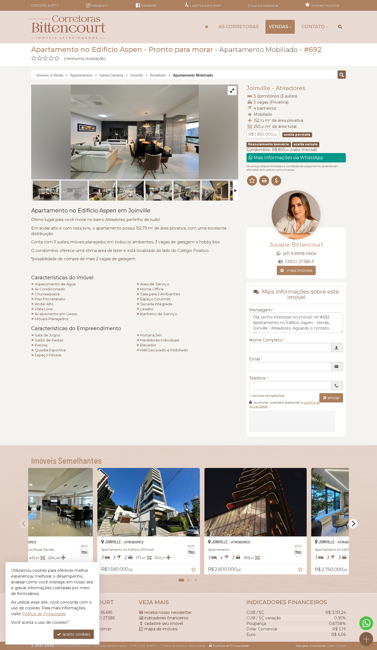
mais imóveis (298, 270)
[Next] (353, 523)
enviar (333, 397)
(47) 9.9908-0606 (298, 253)
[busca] (340, 27)
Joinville (258, 88)
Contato (313, 26)
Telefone (257, 377)
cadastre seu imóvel (163, 623)
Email (254, 358)
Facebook (148, 5)
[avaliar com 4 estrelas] (51, 58)
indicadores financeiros (166, 617)
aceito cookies (76, 634)
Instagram (99, 5)
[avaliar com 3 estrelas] (45, 58)
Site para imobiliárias (311, 646)
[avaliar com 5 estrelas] (57, 58)
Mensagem (260, 309)
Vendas (278, 26)
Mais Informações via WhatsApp (288, 157)
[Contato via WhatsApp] (366, 623)
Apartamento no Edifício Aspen (86, 49)
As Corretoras (239, 26)
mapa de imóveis (160, 629)
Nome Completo (265, 339)
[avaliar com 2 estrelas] (39, 58)
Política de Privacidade (231, 646)
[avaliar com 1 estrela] (33, 58)
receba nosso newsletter (168, 612)
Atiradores (290, 88)
